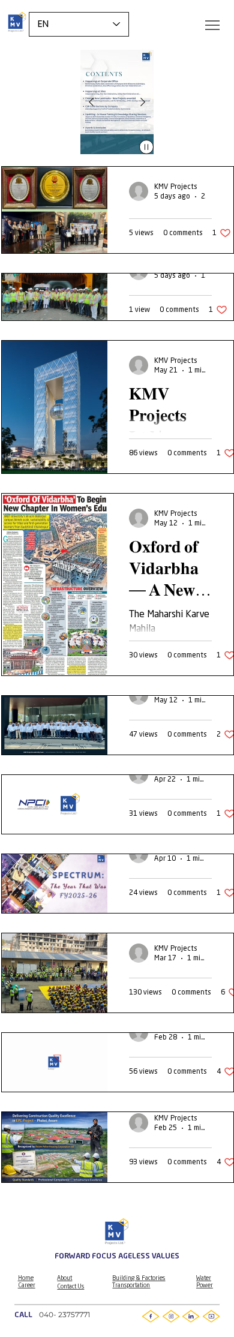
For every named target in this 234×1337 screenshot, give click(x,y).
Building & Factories (138, 1278)
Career (26, 1285)
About (64, 1278)
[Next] (142, 102)
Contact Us (70, 1287)
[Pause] (146, 147)
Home (26, 1278)
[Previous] (91, 102)
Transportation (131, 1285)
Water (203, 1278)
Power (204, 1285)
